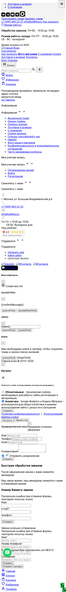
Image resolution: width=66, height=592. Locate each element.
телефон (6, 515)
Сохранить (8, 411)
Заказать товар (34, 18)
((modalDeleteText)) (27, 310)
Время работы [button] (11, 25)
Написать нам (16, 252)
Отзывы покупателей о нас (24, 136)
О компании (15, 7)
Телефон (6, 438)
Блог (4, 60)
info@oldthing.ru (33, 21)
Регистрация (15, 176)
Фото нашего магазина (21, 142)
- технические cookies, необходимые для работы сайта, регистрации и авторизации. (29, 395)
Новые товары (17, 121)
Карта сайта (14, 255)
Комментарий (9, 451)
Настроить (8, 420)
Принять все (22, 420)
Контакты (32, 57)
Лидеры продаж (17, 124)
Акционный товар (18, 118)
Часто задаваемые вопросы (25, 151)
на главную (8, 99)
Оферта (12, 139)
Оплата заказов (17, 133)
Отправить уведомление (22, 455)
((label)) (5, 326)
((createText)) (24, 330)
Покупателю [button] (8, 51)
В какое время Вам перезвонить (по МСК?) (27, 550)
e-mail (5, 508)
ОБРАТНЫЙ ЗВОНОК (18, 258)
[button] (33, 112)
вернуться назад (11, 96)
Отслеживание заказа (21, 170)
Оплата (57, 54)
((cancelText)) (9, 310)
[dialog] (33, 441)
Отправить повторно (12, 566)
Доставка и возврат (20, 4)
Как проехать (51, 21)
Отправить (8, 459)
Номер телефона (11, 543)
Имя (3, 435)
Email (4, 442)
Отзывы (13, 60)
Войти (11, 173)
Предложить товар (12, 18)
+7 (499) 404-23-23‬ (12, 21)
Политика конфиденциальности (20, 413)
